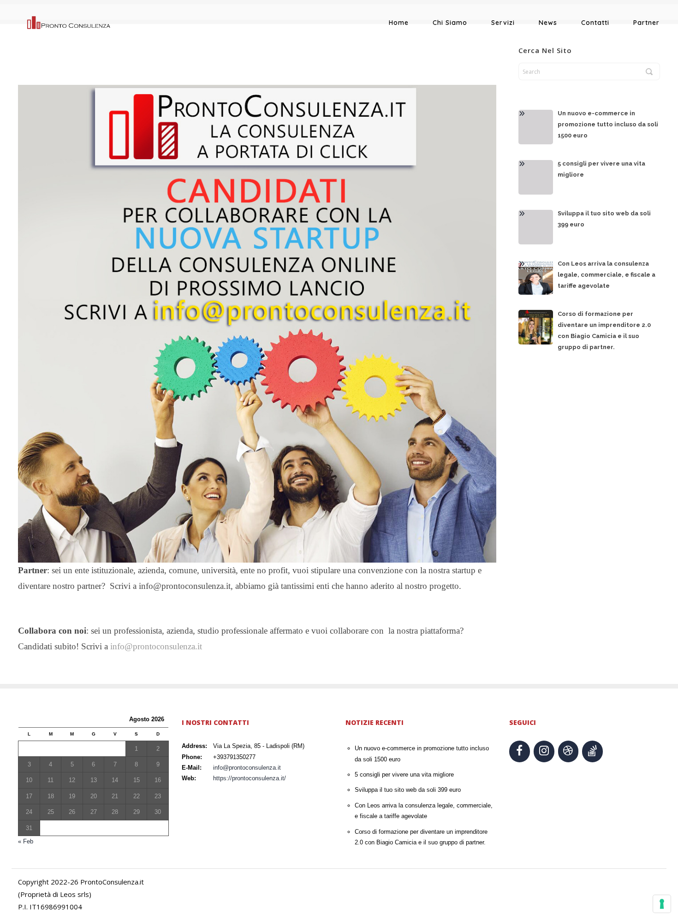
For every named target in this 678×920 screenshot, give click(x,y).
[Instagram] (544, 751)
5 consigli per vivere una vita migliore (404, 774)
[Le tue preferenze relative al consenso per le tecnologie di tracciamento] (662, 904)
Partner (646, 22)
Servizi (503, 22)
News (548, 22)
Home (399, 22)
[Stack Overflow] (592, 751)
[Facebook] (519, 751)
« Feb (25, 841)
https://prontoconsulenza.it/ (249, 778)
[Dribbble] (568, 751)
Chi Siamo (450, 22)
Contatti (595, 22)
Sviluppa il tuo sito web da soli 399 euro (408, 789)
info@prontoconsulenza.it (156, 646)
